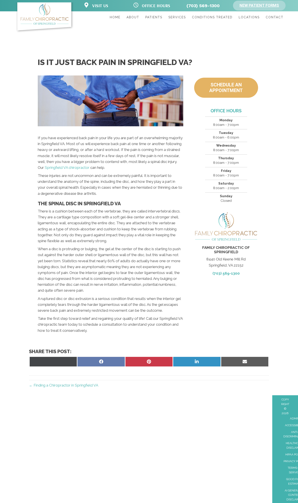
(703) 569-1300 (203, 5)
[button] (259, 5)
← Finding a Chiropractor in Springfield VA (63, 385)
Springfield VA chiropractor (67, 167)
